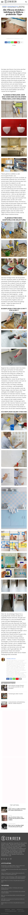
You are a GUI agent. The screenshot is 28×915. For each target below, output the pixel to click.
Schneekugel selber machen (15, 693)
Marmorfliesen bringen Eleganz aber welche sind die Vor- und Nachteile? (16, 687)
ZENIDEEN (4, 6)
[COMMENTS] (21, 42)
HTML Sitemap (21, 911)
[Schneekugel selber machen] (4, 696)
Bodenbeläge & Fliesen (13, 6)
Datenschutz (20, 909)
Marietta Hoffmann (11, 658)
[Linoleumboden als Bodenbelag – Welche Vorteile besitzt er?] (4, 704)
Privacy (13, 909)
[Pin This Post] (15, 42)
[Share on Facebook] (6, 42)
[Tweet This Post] (9, 42)
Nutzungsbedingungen (10, 911)
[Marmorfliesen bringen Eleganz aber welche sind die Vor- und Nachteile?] (4, 688)
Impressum (7, 909)
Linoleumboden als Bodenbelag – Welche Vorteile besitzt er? (17, 702)
